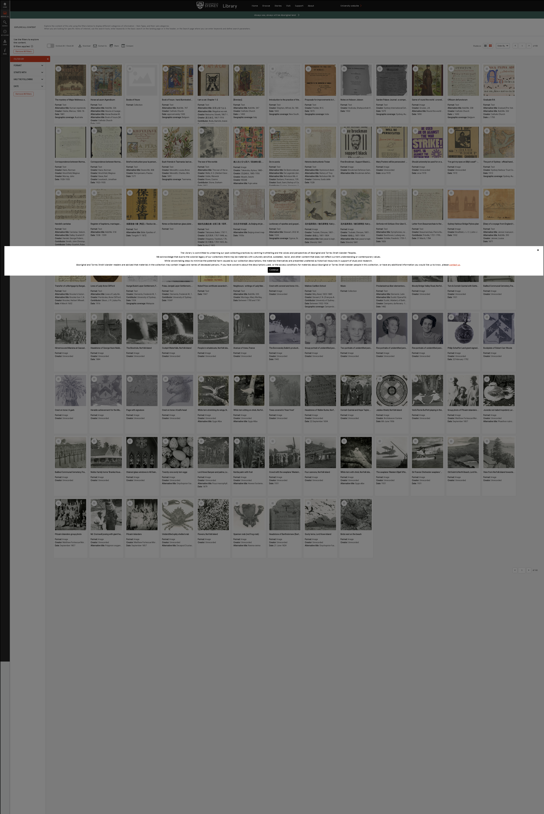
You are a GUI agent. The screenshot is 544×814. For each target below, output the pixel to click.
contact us (454, 264)
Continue (274, 270)
